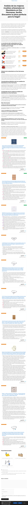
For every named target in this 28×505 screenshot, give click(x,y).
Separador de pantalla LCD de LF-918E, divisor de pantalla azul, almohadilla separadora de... (10, 62)
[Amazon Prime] (25, 255)
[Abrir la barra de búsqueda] (1, 1)
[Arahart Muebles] (14, 1)
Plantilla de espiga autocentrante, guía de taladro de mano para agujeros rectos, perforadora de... (11, 66)
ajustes (9, 504)
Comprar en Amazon (23, 170)
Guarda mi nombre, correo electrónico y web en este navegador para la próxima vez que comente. (14, 496)
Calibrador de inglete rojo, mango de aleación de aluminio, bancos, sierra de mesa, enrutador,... (11, 57)
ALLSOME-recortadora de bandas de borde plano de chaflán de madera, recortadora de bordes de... (11, 52)
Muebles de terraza (5, 469)
